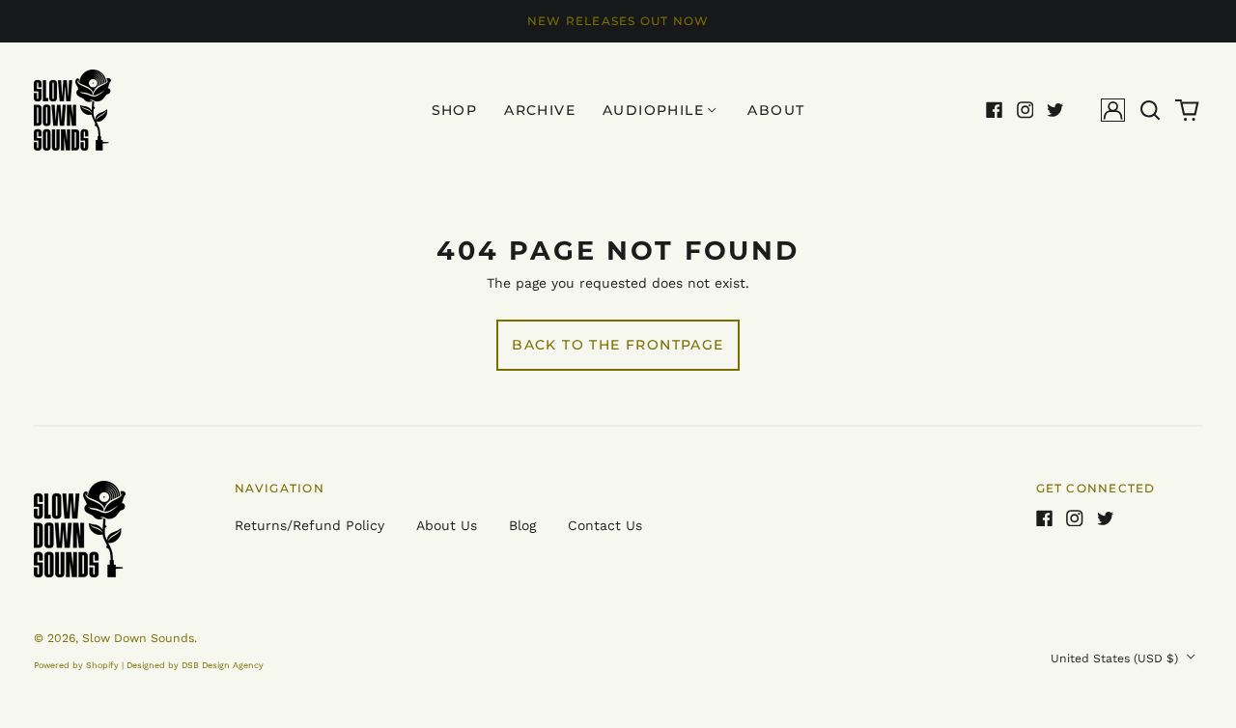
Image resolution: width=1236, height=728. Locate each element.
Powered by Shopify (76, 665)
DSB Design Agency (223, 665)
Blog (522, 525)
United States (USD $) (1116, 658)
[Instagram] (1025, 110)
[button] (1150, 110)
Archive (540, 110)
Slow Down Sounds (138, 638)
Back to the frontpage (617, 344)
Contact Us (605, 525)
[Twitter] (1055, 110)
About (775, 110)
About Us (446, 525)
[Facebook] (994, 110)
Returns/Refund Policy (309, 525)
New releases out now (618, 21)
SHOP (455, 110)
